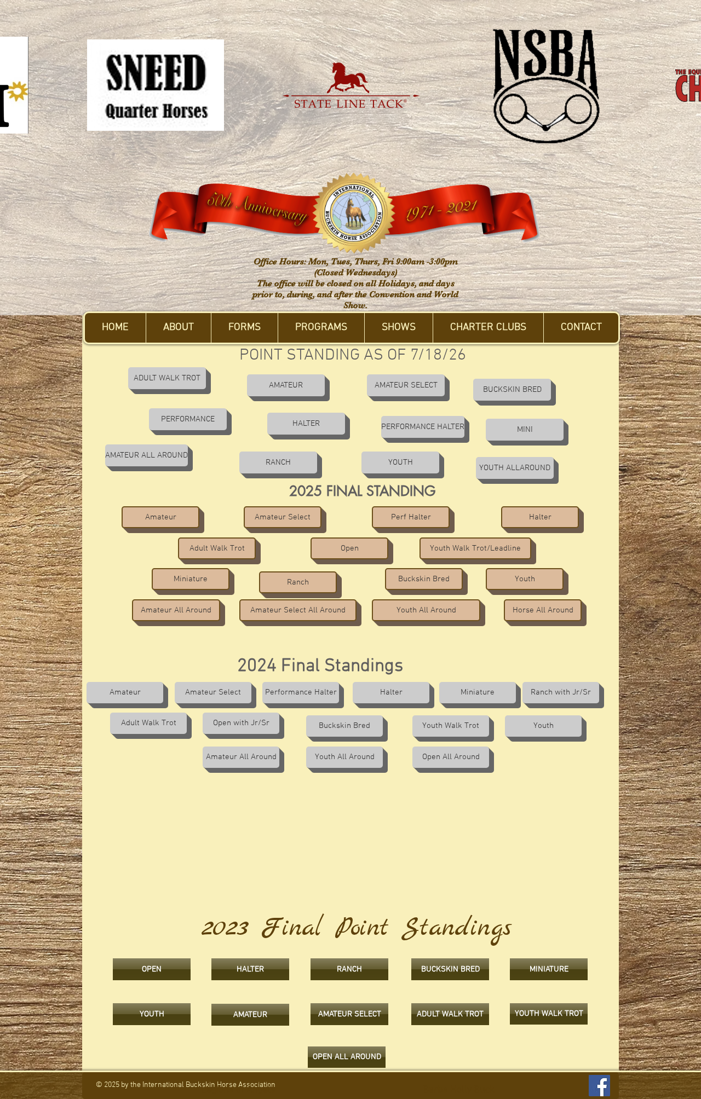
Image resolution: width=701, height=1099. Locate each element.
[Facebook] (599, 1085)
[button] (178, 328)
